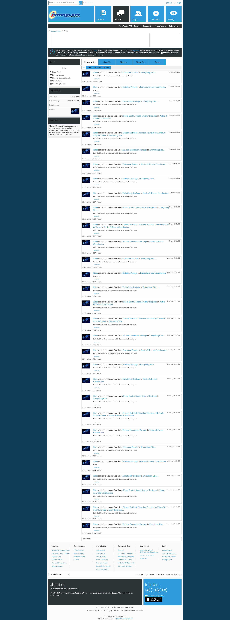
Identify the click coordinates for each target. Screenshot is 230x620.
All (84, 67)
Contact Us (140, 574)
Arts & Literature (102, 560)
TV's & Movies (79, 550)
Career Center (57, 560)
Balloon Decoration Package (135, 150)
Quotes (157, 61)
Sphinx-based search (124, 618)
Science (121, 550)
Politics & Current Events (60, 553)
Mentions (123, 61)
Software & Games (125, 560)
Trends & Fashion (102, 569)
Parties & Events (79, 556)
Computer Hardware (125, 553)
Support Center (57, 566)
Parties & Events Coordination (153, 87)
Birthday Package (130, 87)
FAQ (130, 26)
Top (180, 574)
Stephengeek (60, 132)
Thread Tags (140, 61)
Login (179, 2)
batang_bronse (61, 128)
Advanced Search (87, 2)
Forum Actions (160, 26)
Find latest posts (58, 75)
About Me (106, 62)
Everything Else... (148, 72)
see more (96, 78)
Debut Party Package (131, 101)
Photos (107, 67)
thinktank (69, 132)
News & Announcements (60, 550)
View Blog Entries (58, 84)
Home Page (56, 72)
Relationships (100, 550)
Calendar (137, 26)
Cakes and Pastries (130, 72)
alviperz (52, 128)
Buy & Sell (143, 558)
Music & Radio (79, 553)
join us (169, 2)
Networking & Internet (126, 556)
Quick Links (173, 26)
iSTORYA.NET (151, 574)
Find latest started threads (61, 78)
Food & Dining (101, 556)
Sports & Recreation (103, 566)
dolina (69, 128)
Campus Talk (56, 556)
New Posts (123, 26)
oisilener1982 (74, 130)
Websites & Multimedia (126, 563)
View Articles (57, 81)
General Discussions (59, 563)
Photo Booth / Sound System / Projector (140, 116)
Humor (76, 560)
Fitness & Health (102, 563)
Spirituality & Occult (169, 553)
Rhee (90, 67)
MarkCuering (63, 130)
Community (147, 26)
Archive (161, 574)
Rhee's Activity (89, 62)
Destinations (100, 553)
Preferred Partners (147, 555)
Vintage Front (167, 560)
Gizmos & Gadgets (124, 566)
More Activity (87, 538)
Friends (99, 67)
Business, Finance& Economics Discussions (149, 551)
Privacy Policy (171, 574)
